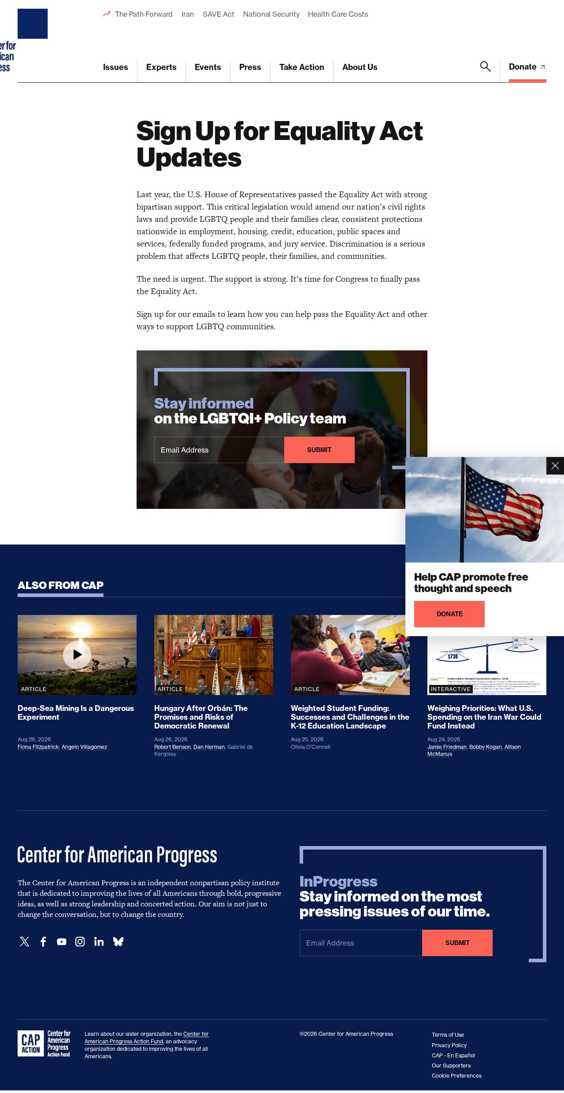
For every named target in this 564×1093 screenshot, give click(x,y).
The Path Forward (144, 14)
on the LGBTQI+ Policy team (250, 411)
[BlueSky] (118, 942)
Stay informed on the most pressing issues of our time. (395, 896)
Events (208, 67)
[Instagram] (80, 942)
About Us (360, 67)
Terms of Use (448, 1034)
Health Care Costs (337, 14)
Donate (523, 67)
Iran (188, 14)
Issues (115, 67)
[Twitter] (25, 942)
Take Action (301, 67)
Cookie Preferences (457, 1075)
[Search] (485, 72)
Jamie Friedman (447, 746)
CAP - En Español (453, 1055)
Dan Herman (209, 746)
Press (250, 67)
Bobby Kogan (485, 746)
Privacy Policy (449, 1045)
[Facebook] (43, 942)
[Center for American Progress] (34, 41)
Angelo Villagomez (84, 746)
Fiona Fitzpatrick (38, 746)
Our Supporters (451, 1065)
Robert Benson (172, 746)
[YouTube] (62, 942)
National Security (271, 14)
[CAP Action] (47, 1043)
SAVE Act (218, 14)
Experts (161, 67)
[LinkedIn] (99, 942)
